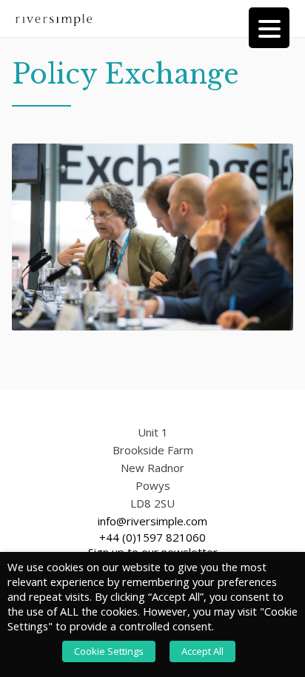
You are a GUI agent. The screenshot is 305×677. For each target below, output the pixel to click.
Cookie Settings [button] (109, 651)
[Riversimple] (54, 18)
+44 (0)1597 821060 (152, 537)
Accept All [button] (202, 651)
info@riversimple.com (152, 520)
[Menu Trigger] (269, 27)
